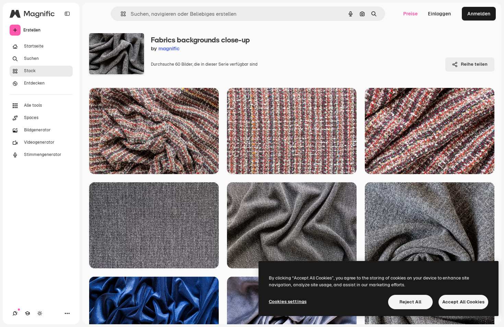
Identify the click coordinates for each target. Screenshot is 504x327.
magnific (169, 48)
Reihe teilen (474, 64)
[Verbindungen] (15, 313)
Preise (410, 14)
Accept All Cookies (463, 302)
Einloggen (439, 14)
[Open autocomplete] (120, 13)
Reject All (410, 302)
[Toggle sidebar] (67, 13)
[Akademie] (27, 313)
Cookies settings (288, 301)
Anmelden (478, 14)
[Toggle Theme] (39, 313)
